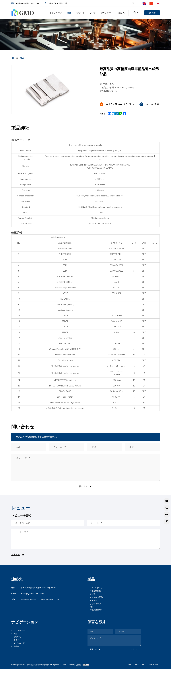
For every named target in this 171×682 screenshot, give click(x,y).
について (17, 637)
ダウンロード (19, 643)
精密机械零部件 (96, 610)
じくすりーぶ (95, 604)
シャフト (93, 594)
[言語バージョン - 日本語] (158, 3)
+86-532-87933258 (50, 599)
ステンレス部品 (96, 597)
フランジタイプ (96, 588)
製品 (15, 633)
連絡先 (16, 646)
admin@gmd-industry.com (27, 3)
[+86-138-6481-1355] (167, 508)
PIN (91, 607)
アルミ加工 (94, 600)
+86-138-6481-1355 (58, 3)
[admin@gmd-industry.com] (167, 515)
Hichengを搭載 (75, 665)
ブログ (16, 640)
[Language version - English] (144, 3)
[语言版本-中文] (151, 3)
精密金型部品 (95, 591)
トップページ (19, 630)
